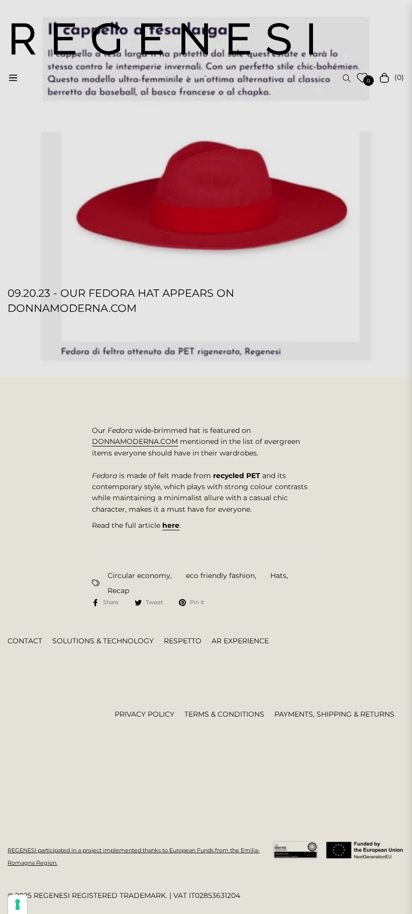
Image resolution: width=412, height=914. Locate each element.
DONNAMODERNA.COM (135, 441)
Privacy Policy (144, 714)
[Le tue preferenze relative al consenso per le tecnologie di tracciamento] (17, 904)
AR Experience (240, 640)
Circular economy (139, 575)
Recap (118, 590)
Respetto (182, 640)
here (170, 525)
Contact (25, 640)
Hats (278, 575)
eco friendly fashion (220, 575)
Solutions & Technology (103, 640)
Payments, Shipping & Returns (334, 714)
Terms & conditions (224, 714)
